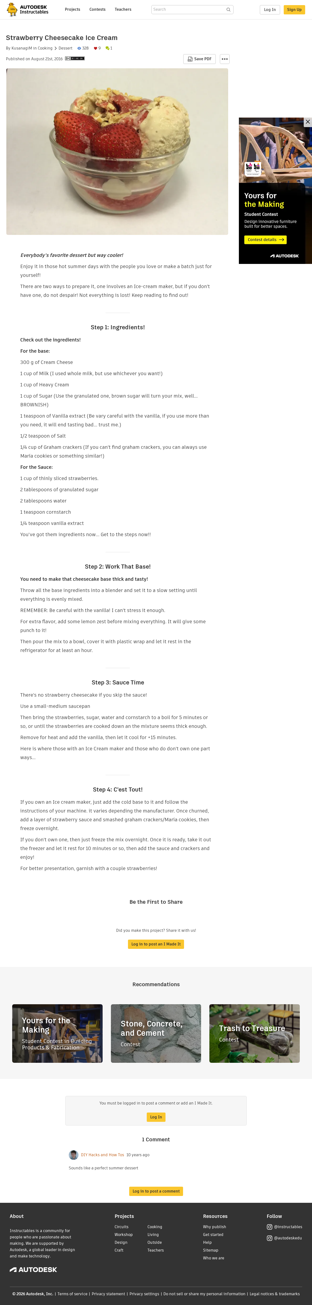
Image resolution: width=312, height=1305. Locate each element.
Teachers (123, 9)
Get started (213, 1234)
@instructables (288, 1227)
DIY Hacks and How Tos (102, 1155)
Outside (154, 1242)
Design (121, 1242)
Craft (119, 1250)
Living (153, 1234)
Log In (270, 9)
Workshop (124, 1234)
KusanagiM (21, 48)
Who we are (213, 1258)
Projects (72, 9)
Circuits (121, 1227)
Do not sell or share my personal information (204, 1294)
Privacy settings (144, 1294)
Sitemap (210, 1250)
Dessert (65, 48)
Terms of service (73, 1294)
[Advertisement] (275, 191)
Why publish (214, 1227)
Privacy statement (108, 1294)
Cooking (45, 48)
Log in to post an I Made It (156, 944)
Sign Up (294, 9)
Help (207, 1242)
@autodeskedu (288, 1238)
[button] (225, 59)
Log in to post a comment (156, 1191)
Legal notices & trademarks (275, 1294)
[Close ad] (308, 122)
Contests (97, 9)
